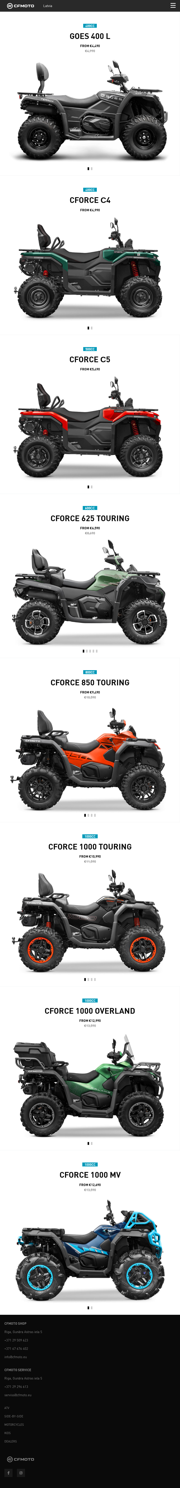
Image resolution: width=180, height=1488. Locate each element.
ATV (6, 1408)
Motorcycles (14, 1424)
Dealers (10, 1441)
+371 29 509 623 (16, 1340)
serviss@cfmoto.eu (17, 1395)
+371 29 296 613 (16, 1387)
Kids (7, 1433)
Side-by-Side (13, 1416)
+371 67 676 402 (16, 1349)
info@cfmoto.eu (15, 1357)
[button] (88, 169)
